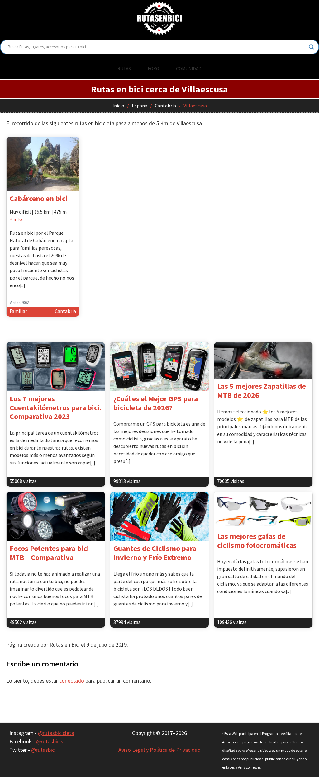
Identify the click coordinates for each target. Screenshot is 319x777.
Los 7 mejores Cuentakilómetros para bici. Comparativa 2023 (56, 407)
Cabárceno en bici (39, 198)
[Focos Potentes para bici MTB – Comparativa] (56, 516)
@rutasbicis (49, 741)
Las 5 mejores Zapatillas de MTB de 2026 (261, 390)
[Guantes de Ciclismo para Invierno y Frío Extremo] (159, 516)
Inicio (118, 105)
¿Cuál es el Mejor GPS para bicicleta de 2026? (155, 403)
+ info (16, 219)
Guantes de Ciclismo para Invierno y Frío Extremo (154, 553)
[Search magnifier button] (311, 47)
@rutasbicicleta (56, 733)
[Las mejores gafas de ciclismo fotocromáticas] (263, 510)
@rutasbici (43, 749)
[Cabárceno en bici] (43, 164)
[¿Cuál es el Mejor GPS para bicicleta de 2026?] (159, 366)
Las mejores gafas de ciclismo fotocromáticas (257, 540)
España (139, 105)
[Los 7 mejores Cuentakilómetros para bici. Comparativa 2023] (56, 366)
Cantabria (165, 105)
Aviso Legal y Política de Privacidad (159, 749)
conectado (71, 680)
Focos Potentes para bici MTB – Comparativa (49, 553)
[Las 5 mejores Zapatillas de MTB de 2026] (263, 360)
